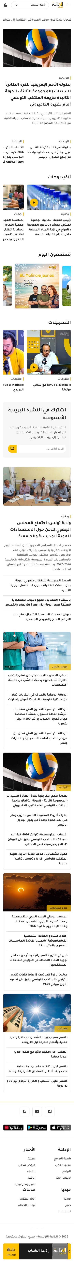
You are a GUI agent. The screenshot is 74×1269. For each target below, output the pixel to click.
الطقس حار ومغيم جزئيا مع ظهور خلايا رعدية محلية (40, 1055)
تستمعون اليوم (54, 255)
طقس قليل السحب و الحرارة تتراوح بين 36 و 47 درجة (37, 1084)
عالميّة (31, 1171)
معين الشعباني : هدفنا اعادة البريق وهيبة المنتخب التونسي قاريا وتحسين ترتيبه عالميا (38, 859)
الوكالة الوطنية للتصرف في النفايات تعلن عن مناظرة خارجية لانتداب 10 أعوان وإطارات (37, 698)
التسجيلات (59, 323)
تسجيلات (65, 1212)
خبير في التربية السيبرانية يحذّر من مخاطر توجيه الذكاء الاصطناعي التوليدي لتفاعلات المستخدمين (38, 960)
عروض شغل (59, 667)
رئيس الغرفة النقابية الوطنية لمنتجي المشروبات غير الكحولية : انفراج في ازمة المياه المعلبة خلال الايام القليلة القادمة (49, 227)
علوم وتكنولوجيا (58, 908)
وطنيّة (65, 214)
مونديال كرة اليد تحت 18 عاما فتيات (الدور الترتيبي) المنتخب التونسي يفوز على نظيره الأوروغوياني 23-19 (38, 979)
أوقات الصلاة (27, 1205)
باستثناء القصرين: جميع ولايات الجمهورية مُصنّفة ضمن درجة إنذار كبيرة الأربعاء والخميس (38, 603)
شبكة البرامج (62, 1159)
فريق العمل (63, 1165)
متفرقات (63, 379)
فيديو (67, 1199)
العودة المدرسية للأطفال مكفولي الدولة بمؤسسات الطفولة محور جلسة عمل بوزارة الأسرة (40, 585)
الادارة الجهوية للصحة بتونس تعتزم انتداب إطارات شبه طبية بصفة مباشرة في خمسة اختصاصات (37, 680)
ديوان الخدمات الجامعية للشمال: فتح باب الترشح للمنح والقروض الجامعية (42, 617)
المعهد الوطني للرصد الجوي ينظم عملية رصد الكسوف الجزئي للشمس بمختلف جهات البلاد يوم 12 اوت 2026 (39, 921)
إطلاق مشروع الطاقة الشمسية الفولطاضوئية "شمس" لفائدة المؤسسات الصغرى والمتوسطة (37, 941)
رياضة (32, 1178)
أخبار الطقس (27, 1199)
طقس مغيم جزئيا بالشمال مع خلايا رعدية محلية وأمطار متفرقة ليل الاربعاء (38, 1040)
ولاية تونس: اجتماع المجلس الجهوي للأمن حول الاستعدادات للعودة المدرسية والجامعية (40, 530)
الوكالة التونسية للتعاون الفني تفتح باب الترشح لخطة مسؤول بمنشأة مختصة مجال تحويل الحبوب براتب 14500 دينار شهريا (40, 717)
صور (68, 1205)
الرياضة (64, 78)
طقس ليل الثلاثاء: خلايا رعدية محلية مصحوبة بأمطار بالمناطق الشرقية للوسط (37, 1069)
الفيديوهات (59, 177)
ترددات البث (63, 1178)
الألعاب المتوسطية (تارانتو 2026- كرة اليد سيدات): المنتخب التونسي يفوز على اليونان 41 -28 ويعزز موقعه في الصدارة (37, 839)
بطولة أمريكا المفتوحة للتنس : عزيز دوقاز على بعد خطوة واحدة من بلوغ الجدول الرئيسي (49, 152)
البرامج (66, 1171)
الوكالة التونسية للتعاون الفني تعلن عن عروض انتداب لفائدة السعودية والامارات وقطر (39, 738)
